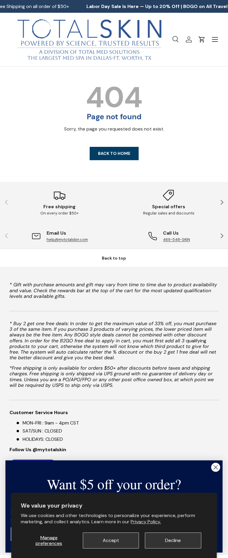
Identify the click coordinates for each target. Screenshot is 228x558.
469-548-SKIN (176, 239)
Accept (111, 540)
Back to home (114, 153)
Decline (173, 540)
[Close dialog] (215, 467)
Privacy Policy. (146, 522)
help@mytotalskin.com (67, 239)
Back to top (114, 258)
